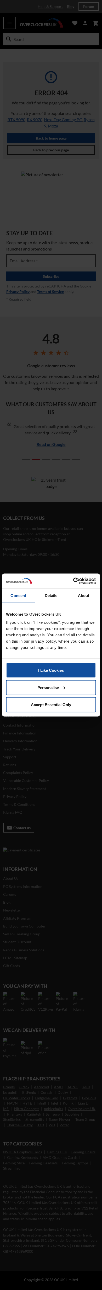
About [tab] (83, 595)
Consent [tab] (18, 595)
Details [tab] (51, 595)
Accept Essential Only (51, 704)
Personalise (48, 687)
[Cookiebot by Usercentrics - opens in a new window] (73, 581)
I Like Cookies (51, 670)
